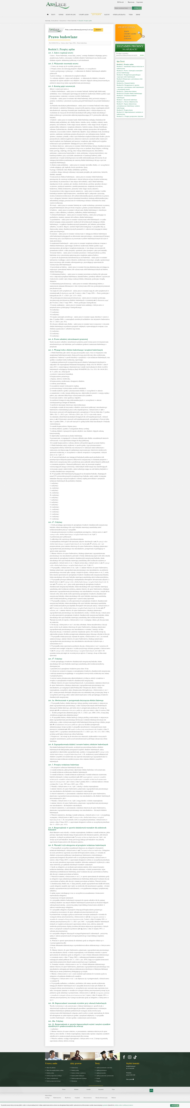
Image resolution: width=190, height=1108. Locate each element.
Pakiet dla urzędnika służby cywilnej (55, 1070)
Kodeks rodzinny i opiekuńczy (79, 1073)
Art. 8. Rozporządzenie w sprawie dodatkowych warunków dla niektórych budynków (77, 829)
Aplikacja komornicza (101, 1070)
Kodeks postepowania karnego (54, 1081)
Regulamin (101, 1089)
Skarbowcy (68, 1098)
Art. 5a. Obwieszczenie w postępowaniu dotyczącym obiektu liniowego (75, 700)
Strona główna (54, 20)
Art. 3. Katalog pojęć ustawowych (61, 86)
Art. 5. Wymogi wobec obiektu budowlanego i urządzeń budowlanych (75, 350)
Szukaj (136, 8)
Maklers (114, 1098)
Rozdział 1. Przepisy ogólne (85, 20)
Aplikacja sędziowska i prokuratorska (105, 1075)
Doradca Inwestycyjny (102, 1098)
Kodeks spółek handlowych (78, 1075)
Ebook (138, 14)
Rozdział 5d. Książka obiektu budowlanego (129, 93)
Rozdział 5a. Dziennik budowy (126, 83)
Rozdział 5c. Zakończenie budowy (127, 91)
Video (131, 14)
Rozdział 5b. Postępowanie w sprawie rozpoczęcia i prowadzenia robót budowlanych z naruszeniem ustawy (130, 87)
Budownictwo (57, 1098)
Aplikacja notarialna (101, 1073)
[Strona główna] (47, 14)
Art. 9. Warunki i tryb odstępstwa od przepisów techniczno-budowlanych (77, 845)
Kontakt (88, 1089)
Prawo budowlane (72, 20)
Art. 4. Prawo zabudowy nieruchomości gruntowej (68, 339)
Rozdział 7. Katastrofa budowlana (127, 100)
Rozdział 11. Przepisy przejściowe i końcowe (130, 116)
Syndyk (98, 1078)
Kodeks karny (75, 1067)
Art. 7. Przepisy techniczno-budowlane (63, 765)
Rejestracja (131, 2)
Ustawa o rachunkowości (52, 1078)
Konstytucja (74, 1081)
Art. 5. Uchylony (55, 522)
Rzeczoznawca (88, 1098)
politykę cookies (118, 1105)
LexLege (127, 38)
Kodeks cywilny (50, 1073)
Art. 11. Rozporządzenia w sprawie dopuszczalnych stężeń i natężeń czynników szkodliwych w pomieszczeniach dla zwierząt (79, 1025)
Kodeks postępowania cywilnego (54, 1075)
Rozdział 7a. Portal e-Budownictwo (127, 102)
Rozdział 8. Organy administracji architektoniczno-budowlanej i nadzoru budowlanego (128, 106)
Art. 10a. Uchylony (55, 1021)
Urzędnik (77, 1098)
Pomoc (64, 1089)
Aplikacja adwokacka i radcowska (104, 1067)
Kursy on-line (71, 14)
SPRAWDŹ (98, 29)
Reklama (76, 1089)
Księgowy (98, 1081)
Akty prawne (96, 14)
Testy (53, 14)
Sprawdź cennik (126, 27)
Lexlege (47, 1098)
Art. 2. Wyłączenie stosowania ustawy (63, 64)
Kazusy (107, 14)
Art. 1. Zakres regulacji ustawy (60, 53)
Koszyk (121, 2)
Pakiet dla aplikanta (51, 1067)
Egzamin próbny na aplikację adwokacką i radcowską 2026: (126, 55)
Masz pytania (129, 1079)
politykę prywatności (128, 1105)
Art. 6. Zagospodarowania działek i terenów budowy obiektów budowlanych (78, 744)
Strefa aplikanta (119, 14)
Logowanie (140, 2)
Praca (113, 1089)
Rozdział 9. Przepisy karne (125, 110)
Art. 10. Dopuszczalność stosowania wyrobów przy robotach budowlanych (77, 1003)
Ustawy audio (83, 14)
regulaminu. (105, 1105)
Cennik (61, 14)
